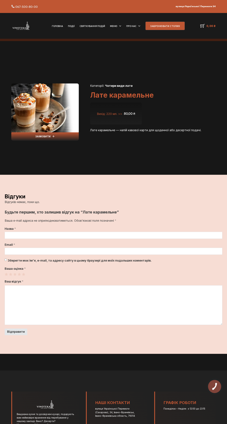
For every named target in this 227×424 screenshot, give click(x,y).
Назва (10, 228)
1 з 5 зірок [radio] (6, 274)
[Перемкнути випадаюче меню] (120, 26)
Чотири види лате (119, 85)
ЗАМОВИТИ (43, 136)
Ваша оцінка (15, 268)
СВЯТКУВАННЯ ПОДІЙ (92, 25)
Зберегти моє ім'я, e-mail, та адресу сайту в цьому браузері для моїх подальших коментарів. (80, 260)
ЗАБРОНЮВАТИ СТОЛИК (165, 25)
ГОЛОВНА (57, 25)
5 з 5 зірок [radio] (23, 274)
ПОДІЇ (71, 25)
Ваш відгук (14, 281)
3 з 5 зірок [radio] (15, 274)
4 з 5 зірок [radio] (19, 274)
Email (10, 244)
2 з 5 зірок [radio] (10, 274)
